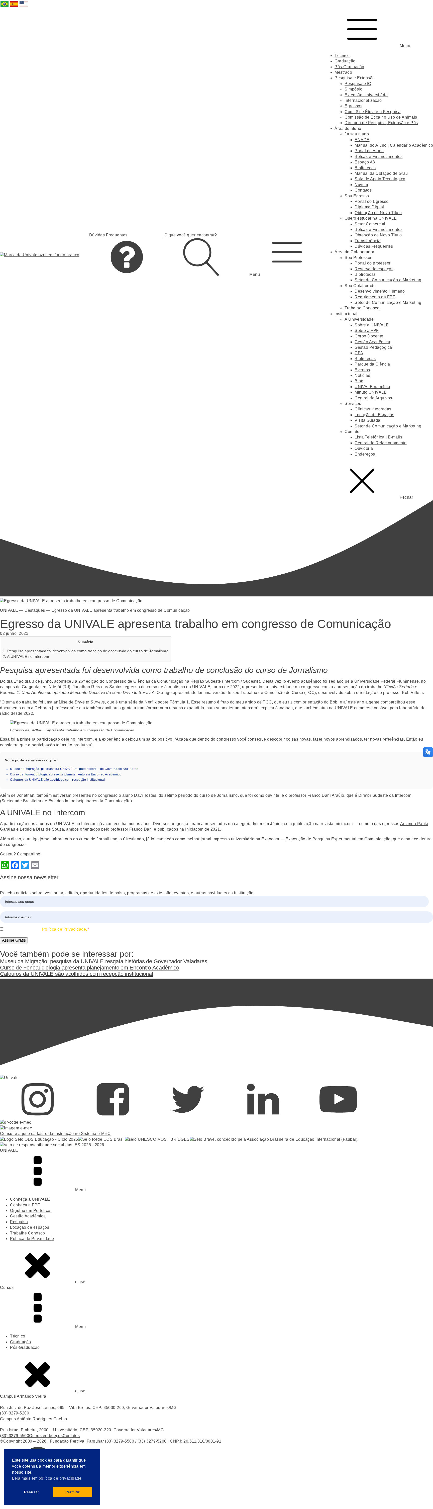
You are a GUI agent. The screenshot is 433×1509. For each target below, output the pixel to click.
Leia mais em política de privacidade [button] (46, 1478)
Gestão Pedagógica (373, 347)
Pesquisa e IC (358, 83)
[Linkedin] (263, 1117)
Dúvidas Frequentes (374, 246)
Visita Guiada (367, 420)
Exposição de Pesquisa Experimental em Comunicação (338, 839)
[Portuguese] (5, 6)
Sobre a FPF (367, 330)
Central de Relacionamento (381, 443)
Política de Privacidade (32, 1238)
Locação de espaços (29, 1227)
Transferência (368, 241)
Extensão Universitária (366, 95)
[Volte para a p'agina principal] (39, 255)
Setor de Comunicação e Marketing (388, 280)
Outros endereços (46, 1436)
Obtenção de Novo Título (378, 213)
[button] (286, 254)
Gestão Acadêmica (372, 342)
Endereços (365, 454)
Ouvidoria (364, 448)
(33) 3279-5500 (14, 1436)
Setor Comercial (370, 224)
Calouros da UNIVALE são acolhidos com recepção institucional (57, 779)
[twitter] (188, 1117)
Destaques (35, 610)
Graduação (345, 61)
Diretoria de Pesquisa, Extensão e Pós (381, 123)
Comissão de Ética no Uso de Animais (381, 117)
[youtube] (338, 1117)
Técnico (342, 55)
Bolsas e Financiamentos (379, 156)
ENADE (362, 140)
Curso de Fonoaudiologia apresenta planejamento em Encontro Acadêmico (65, 774)
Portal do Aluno (369, 151)
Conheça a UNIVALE (30, 1199)
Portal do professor (373, 263)
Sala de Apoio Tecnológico (380, 179)
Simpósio (353, 89)
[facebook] (112, 1117)
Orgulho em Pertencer (31, 1210)
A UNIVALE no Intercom (26, 656)
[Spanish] (14, 6)
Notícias (362, 375)
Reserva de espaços (374, 269)
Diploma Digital (369, 207)
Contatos (363, 190)
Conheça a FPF (25, 1205)
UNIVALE (9, 610)
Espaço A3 (365, 162)
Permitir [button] (73, 1492)
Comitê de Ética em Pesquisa (373, 112)
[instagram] (37, 1117)
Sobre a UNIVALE (372, 325)
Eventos (362, 370)
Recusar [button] (31, 1492)
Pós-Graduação (349, 67)
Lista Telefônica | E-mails (378, 437)
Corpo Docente (369, 336)
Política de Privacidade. (64, 929)
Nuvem (361, 185)
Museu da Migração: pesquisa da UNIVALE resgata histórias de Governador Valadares (74, 769)
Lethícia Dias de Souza (42, 829)
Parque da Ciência (372, 364)
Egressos (353, 106)
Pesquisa (19, 1222)
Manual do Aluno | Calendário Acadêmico (394, 145)
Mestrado (343, 72)
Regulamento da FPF (375, 297)
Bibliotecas (365, 168)
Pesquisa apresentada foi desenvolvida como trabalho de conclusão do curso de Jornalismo (85, 651)
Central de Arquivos (373, 398)
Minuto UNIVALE (371, 392)
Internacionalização (363, 100)
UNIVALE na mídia (372, 387)
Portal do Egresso (372, 201)
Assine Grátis (14, 940)
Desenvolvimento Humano (380, 291)
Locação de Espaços (374, 415)
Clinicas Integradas (373, 409)
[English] (24, 6)
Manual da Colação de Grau (381, 173)
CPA (359, 353)
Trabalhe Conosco (362, 308)
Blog (359, 381)
